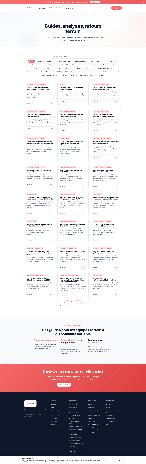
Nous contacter (64, 385)
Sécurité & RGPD (92, 418)
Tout (31, 61)
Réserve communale (74, 410)
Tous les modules (55, 413)
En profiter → (94, 2)
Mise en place (91, 427)
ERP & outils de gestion (70, 75)
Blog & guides (91, 407)
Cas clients (59, 8)
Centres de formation (75, 437)
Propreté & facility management (63, 68)
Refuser (109, 460)
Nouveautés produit (81, 61)
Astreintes (72, 446)
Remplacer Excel (92, 413)
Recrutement (109, 415)
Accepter (119, 460)
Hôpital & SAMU (73, 432)
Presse (108, 413)
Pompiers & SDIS (95, 61)
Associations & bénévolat (61, 64)
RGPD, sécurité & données (72, 71)
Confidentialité (110, 421)
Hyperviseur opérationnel (76, 449)
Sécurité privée (90, 64)
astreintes (92, 342)
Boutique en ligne (55, 415)
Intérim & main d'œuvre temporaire (84, 68)
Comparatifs (54, 418)
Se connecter (104, 8)
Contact (108, 407)
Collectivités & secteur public (42, 68)
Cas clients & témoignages (45, 61)
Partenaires (109, 410)
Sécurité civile (73, 407)
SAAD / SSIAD (73, 435)
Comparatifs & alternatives (63, 61)
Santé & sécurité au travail (111, 71)
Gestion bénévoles (70, 340)
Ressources (69, 8)
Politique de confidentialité (52, 461)
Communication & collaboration (50, 75)
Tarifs (51, 8)
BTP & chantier (77, 64)
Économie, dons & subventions (91, 71)
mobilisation (52, 340)
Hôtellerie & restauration (105, 68)
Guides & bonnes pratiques (88, 75)
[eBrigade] (29, 8)
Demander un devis (81, 385)
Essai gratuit (116, 8)
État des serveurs (92, 421)
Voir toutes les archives (79, 306)
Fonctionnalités (55, 410)
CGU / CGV (109, 424)
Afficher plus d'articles (73, 301)
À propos (108, 404)
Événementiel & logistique (34, 71)
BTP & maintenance (74, 415)
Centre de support (93, 424)
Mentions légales (110, 418)
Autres (101, 75)
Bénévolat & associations (76, 443)
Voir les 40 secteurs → (75, 452)
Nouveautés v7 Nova (93, 410)
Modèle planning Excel (94, 415)
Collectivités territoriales (75, 429)
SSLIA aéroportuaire (74, 440)
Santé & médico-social (110, 61)
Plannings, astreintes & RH (53, 71)
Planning (38, 340)
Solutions (42, 8)
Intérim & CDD (73, 418)
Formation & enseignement (106, 64)
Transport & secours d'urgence (41, 64)
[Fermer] (143, 2)
